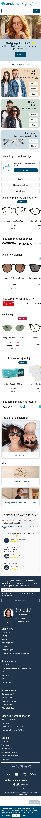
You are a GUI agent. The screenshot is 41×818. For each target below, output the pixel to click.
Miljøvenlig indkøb (7, 708)
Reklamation (5, 672)
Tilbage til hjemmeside (18, 789)
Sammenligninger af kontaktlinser (12, 730)
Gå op (27, 789)
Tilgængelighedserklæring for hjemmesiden (16, 668)
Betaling (4, 636)
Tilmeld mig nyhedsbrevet (20, 600)
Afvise (25, 815)
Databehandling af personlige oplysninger (15, 653)
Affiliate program (7, 704)
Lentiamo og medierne (9, 752)
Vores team (5, 745)
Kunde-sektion (6, 682)
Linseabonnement (7, 694)
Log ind (26, 170)
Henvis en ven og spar (8, 701)
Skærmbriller (26, 134)
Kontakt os (5, 759)
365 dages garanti (7, 679)
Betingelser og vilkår (8, 650)
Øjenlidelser (5, 723)
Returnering (5, 675)
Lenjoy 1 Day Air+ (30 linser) (14, 384)
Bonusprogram (6, 697)
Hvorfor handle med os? (9, 755)
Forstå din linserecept (8, 719)
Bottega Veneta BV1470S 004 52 (13, 338)
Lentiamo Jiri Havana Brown (14, 278)
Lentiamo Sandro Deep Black (13, 221)
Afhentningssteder (7, 643)
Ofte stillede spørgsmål (9, 665)
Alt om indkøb (6, 632)
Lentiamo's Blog (6, 748)
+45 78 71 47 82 (20, 618)
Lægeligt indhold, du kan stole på (12, 726)
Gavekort (4, 646)
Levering (4, 639)
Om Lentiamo (6, 741)
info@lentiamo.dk (21, 621)
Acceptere (16, 815)
